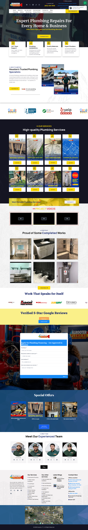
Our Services (28, 10)
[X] (29, 4)
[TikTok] (36, 4)
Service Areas (36, 10)
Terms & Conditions (48, 12)
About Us (20, 10)
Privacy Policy (36, 12)
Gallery (22, 12)
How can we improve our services (29, 390)
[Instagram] (39, 4)
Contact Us (45, 10)
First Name (24, 373)
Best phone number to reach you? (29, 378)
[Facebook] (26, 4)
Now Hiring (28, 12)
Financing (15, 12)
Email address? (25, 384)
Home (14, 10)
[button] (65, 401)
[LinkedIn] (33, 4)
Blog (51, 10)
